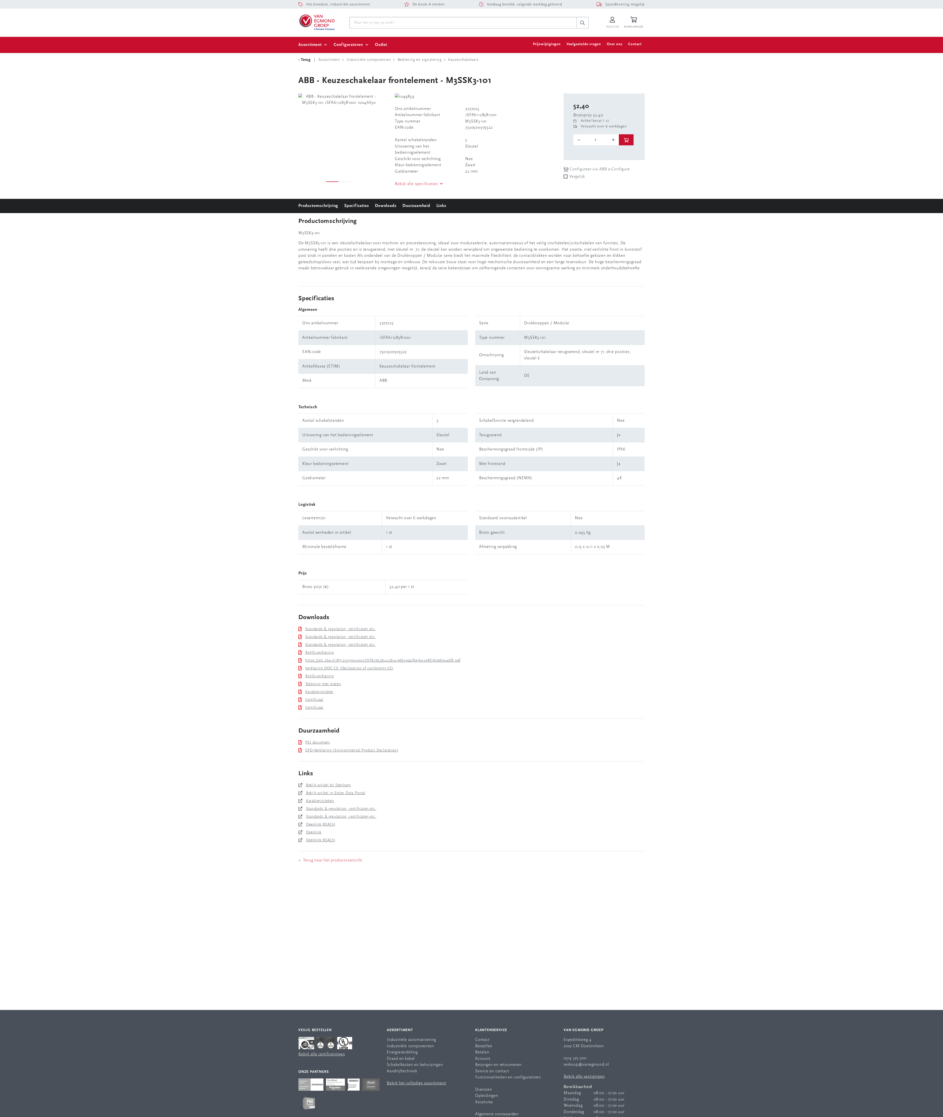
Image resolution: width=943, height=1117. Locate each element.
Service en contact (492, 1071)
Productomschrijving (318, 206)
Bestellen (483, 1046)
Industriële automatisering (411, 1040)
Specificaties (356, 206)
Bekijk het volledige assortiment (416, 1083)
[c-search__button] (582, 23)
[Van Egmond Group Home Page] (316, 22)
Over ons (614, 44)
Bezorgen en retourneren (498, 1065)
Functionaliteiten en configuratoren (508, 1077)
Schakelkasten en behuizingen (415, 1065)
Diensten (483, 1090)
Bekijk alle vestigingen (584, 1077)
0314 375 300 (575, 1058)
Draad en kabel (401, 1059)
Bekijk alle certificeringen (321, 1054)
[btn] (626, 139)
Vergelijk (577, 177)
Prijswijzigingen (547, 44)
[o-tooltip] (596, 139)
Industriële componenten (410, 1046)
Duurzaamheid (416, 206)
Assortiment (310, 45)
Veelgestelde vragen (584, 44)
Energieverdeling (402, 1052)
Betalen (482, 1052)
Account (482, 1059)
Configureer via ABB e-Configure (599, 169)
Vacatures (484, 1102)
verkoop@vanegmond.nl (586, 1065)
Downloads (385, 206)
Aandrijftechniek (402, 1071)
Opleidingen (486, 1096)
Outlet (381, 45)
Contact (635, 44)
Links (441, 206)
